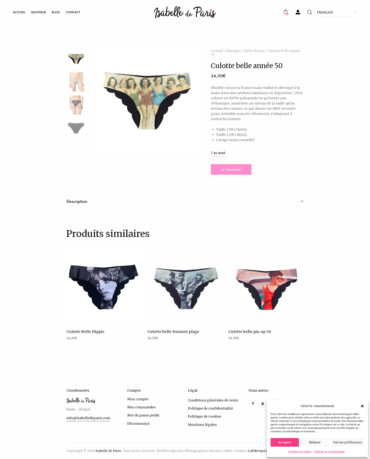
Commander (233, 169)
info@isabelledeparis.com (88, 418)
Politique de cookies (300, 451)
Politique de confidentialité (329, 451)
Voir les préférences (347, 442)
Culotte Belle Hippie (85, 331)
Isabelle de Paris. (109, 451)
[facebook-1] (253, 403)
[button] (362, 406)
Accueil (217, 51)
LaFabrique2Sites (261, 451)
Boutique (233, 51)
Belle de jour (254, 51)
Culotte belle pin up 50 (249, 331)
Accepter (284, 442)
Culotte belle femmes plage (173, 331)
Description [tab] (76, 201)
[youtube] (262, 403)
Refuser (314, 442)
